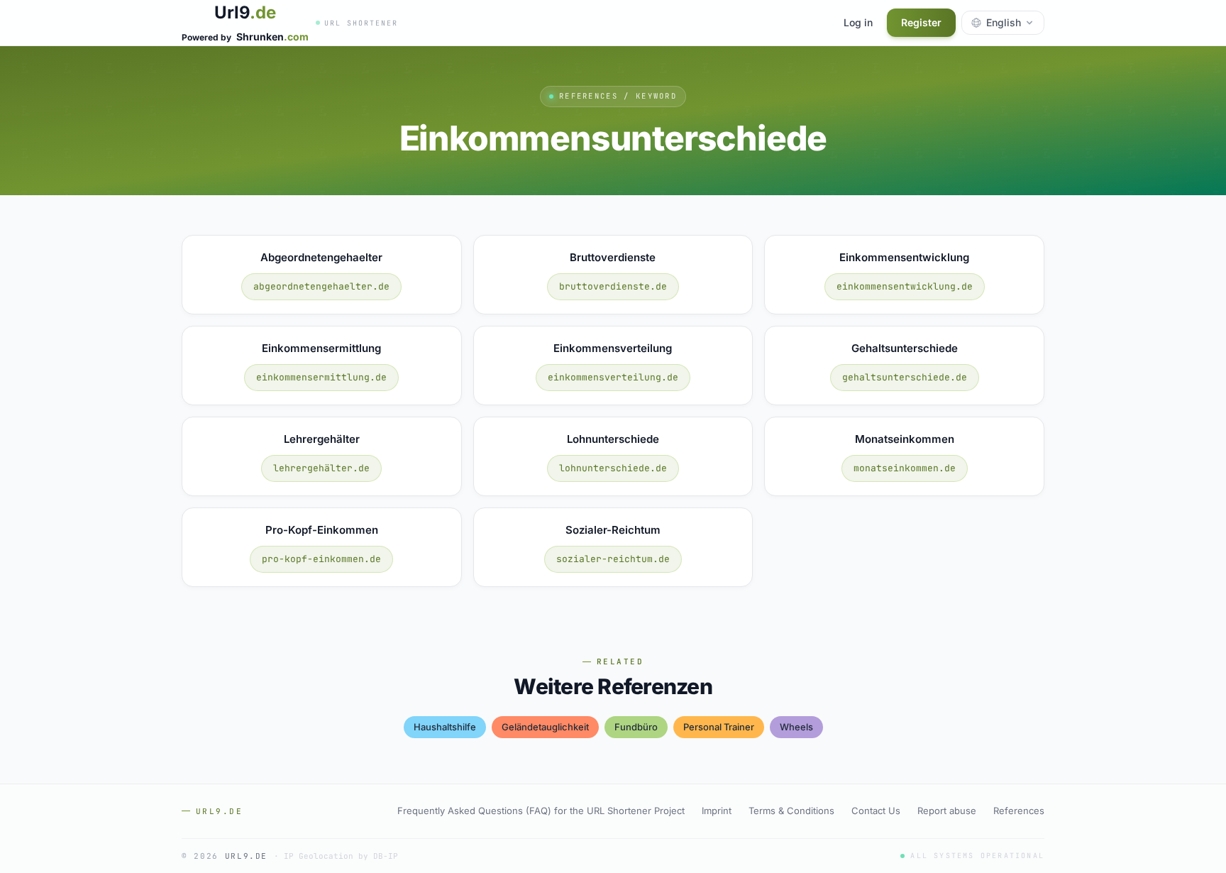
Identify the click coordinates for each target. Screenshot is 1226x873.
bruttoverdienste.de (613, 286)
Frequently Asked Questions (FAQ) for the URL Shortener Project (541, 810)
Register (921, 22)
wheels (796, 726)
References (1018, 810)
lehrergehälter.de (321, 468)
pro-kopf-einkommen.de (321, 559)
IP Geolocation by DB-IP (341, 856)
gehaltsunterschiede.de (904, 377)
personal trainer (718, 726)
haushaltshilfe (445, 726)
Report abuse (946, 810)
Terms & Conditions (791, 810)
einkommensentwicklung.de (904, 286)
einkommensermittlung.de (321, 377)
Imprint (716, 810)
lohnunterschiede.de (613, 468)
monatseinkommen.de (905, 468)
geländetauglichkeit (545, 726)
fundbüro (636, 726)
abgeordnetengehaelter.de (321, 286)
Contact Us (875, 810)
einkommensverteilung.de (613, 377)
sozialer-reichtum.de (613, 559)
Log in (858, 22)
